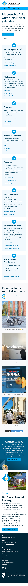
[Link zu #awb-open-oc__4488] (4, 8)
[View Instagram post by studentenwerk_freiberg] (24, 326)
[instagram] (5, 568)
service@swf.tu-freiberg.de (9, 542)
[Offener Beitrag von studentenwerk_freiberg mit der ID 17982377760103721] (14, 379)
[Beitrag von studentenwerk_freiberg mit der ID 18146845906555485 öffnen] (14, 346)
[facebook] (3, 568)
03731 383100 (10, 544)
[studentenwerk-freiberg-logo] (12, 1)
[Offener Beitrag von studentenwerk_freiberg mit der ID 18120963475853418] (14, 410)
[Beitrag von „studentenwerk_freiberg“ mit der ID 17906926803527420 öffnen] (14, 314)
